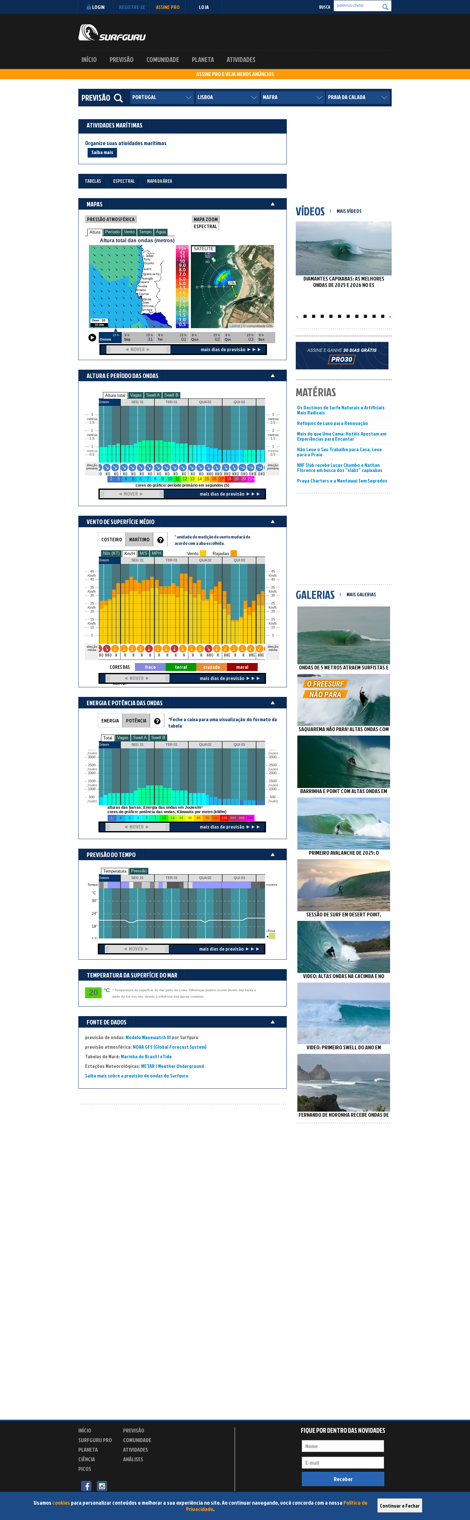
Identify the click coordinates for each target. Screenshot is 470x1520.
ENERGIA (110, 720)
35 (273, 587)
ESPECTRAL (205, 226)
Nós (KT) (111, 553)
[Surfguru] (112, 32)
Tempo (145, 231)
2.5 (92, 422)
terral (181, 667)
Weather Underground (181, 1065)
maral (242, 667)
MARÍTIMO (139, 539)
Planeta (203, 59)
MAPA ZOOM (206, 219)
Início (89, 59)
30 (273, 595)
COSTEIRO (111, 539)
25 (273, 603)
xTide (166, 1056)
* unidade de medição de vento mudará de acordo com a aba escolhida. (212, 540)
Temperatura (114, 871)
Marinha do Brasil (139, 1056)
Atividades (241, 59)
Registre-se (132, 7)
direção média (273, 648)
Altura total (115, 395)
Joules (91, 801)
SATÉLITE (204, 248)
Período (112, 231)
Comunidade (162, 59)
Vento (129, 231)
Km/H (129, 553)
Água (161, 231)
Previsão (122, 59)
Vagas (136, 395)
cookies (61, 1503)
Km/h (273, 623)
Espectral (124, 181)
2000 (92, 773)
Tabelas (93, 181)
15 (273, 619)
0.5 (92, 454)
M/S (143, 553)
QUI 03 (239, 878)
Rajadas (221, 553)
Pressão (138, 870)
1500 (92, 781)
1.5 (92, 438)
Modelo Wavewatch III (149, 1037)
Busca (324, 7)
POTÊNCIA (136, 720)
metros (91, 451)
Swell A (153, 395)
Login (98, 7)
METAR (148, 1065)
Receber (343, 1479)
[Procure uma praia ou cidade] (118, 98)
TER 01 (171, 878)
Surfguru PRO (95, 1440)
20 (273, 611)
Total (107, 738)
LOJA (204, 7)
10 (273, 627)
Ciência (86, 1459)
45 (273, 571)
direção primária (92, 466)
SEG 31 (137, 878)
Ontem (103, 878)
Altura (95, 232)
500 (92, 797)
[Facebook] (86, 1485)
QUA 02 (205, 878)
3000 (92, 757)
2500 (92, 765)
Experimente (137, 1470)
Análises (133, 1459)
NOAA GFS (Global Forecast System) (170, 1046)
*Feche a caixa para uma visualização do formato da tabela (222, 722)
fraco (150, 667)
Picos (84, 1469)
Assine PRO (168, 7)
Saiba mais (102, 152)
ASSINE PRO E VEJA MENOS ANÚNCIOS (235, 74)
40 (273, 579)
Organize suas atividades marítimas (126, 143)
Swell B (171, 395)
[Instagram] (102, 1485)
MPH (156, 553)
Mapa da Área (159, 181)
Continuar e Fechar (400, 1505)
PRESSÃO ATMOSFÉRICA (111, 219)
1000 (92, 789)
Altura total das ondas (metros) (137, 240)
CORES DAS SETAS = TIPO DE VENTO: (120, 667)
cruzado (211, 667)
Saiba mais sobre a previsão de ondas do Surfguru (136, 1075)
